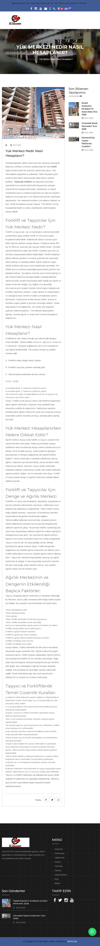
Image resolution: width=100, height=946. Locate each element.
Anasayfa (7, 30)
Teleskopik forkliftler (23, 182)
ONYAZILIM (72, 941)
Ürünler (51, 30)
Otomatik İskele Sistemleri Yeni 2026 (90, 126)
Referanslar (21, 30)
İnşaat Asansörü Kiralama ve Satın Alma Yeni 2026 (89, 109)
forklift (54, 167)
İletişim (32, 39)
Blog (22, 39)
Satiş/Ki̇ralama (61, 875)
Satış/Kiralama (9, 39)
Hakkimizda (59, 858)
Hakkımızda (37, 30)
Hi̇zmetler (59, 866)
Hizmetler (63, 30)
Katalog (76, 30)
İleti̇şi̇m (58, 883)
